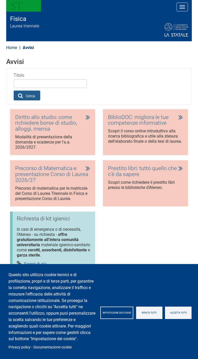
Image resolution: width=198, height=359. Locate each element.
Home (11, 47)
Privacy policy (19, 347)
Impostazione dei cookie (117, 313)
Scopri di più (35, 263)
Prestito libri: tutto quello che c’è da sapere (142, 171)
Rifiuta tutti (149, 313)
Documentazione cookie (53, 347)
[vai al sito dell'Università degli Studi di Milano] (164, 30)
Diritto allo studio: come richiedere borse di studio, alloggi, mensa (46, 123)
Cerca (30, 96)
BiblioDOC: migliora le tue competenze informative (138, 120)
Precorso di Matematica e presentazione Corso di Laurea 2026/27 (51, 174)
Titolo (19, 75)
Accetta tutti (178, 313)
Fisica (18, 18)
